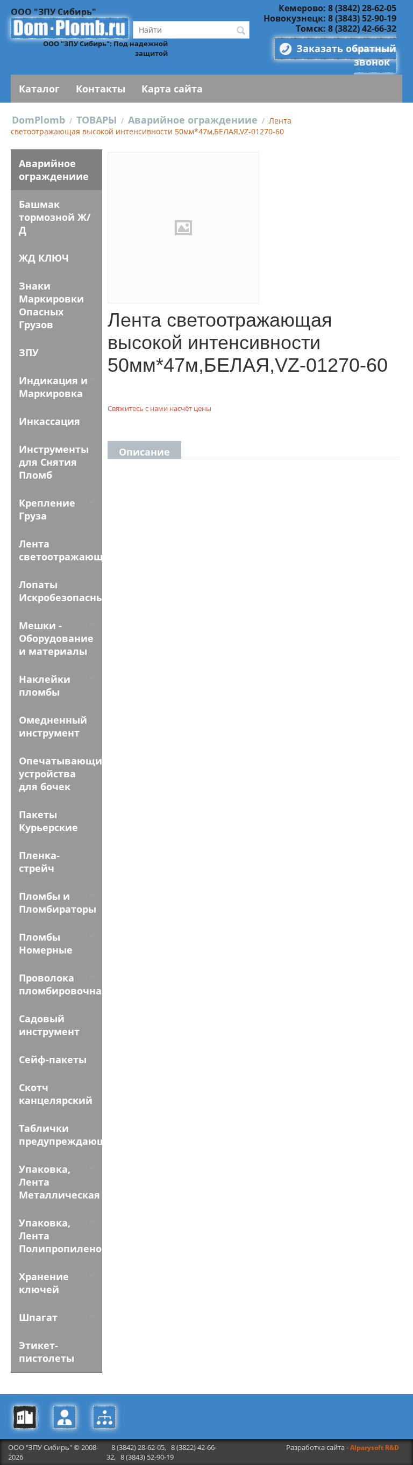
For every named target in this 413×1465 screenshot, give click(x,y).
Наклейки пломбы (44, 685)
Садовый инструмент (49, 1025)
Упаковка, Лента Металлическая (59, 1182)
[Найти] (241, 31)
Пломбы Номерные (46, 943)
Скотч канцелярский (55, 1094)
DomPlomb (38, 119)
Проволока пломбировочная (60, 984)
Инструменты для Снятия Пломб (54, 462)
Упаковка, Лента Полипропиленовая (60, 1235)
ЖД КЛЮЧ (44, 257)
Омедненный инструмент (53, 726)
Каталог (39, 88)
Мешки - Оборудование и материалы (56, 638)
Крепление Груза (47, 509)
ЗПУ (29, 352)
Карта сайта (172, 88)
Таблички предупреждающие (60, 1135)
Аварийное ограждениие (193, 119)
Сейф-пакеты (53, 1059)
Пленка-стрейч (39, 862)
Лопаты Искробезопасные (60, 591)
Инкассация (49, 421)
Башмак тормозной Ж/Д (54, 217)
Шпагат (38, 1317)
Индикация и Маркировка (53, 387)
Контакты (100, 88)
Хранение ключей (44, 1283)
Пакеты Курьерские (48, 821)
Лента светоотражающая (60, 550)
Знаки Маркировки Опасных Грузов (51, 305)
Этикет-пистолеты (46, 1352)
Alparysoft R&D (374, 1447)
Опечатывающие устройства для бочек (60, 773)
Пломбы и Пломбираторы (57, 902)
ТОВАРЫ (96, 119)
